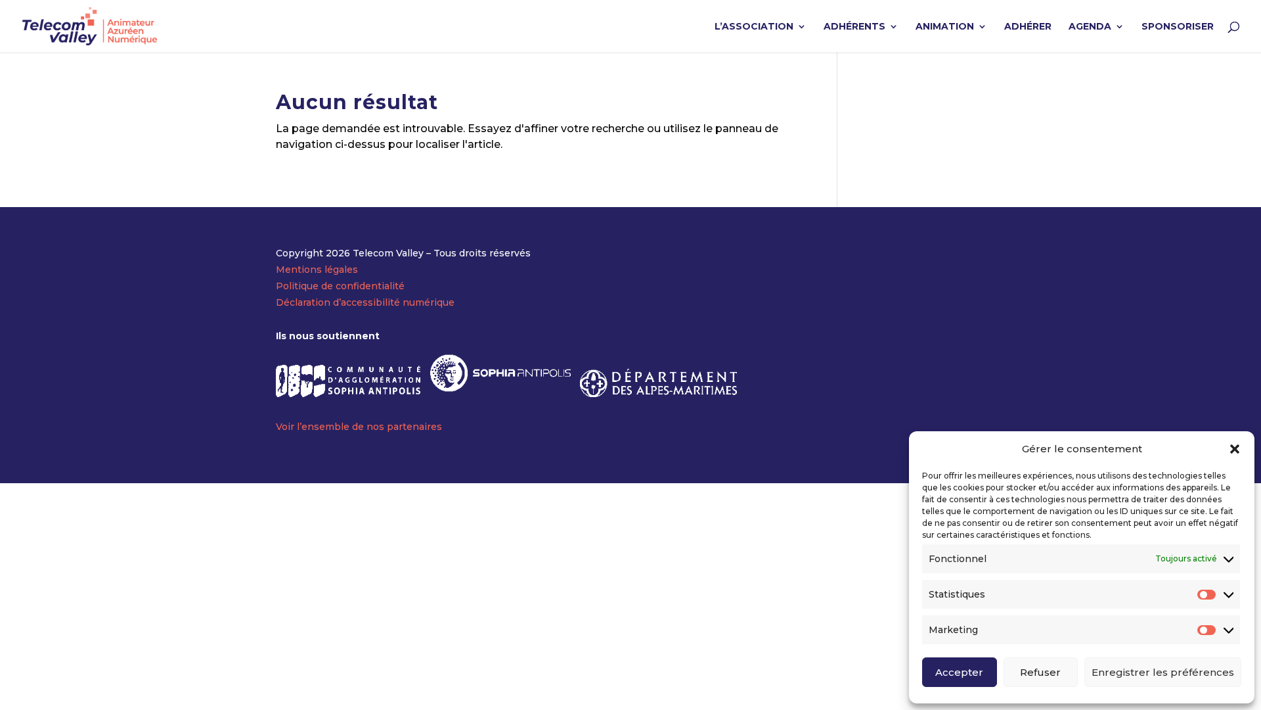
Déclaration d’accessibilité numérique (365, 302)
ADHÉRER (1027, 27)
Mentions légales (317, 269)
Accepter (959, 672)
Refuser (1040, 672)
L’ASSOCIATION (754, 27)
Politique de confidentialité (340, 286)
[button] (1234, 449)
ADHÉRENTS (854, 27)
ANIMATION (945, 27)
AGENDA (1090, 27)
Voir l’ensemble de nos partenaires (359, 427)
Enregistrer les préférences (1163, 672)
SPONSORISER (1177, 27)
